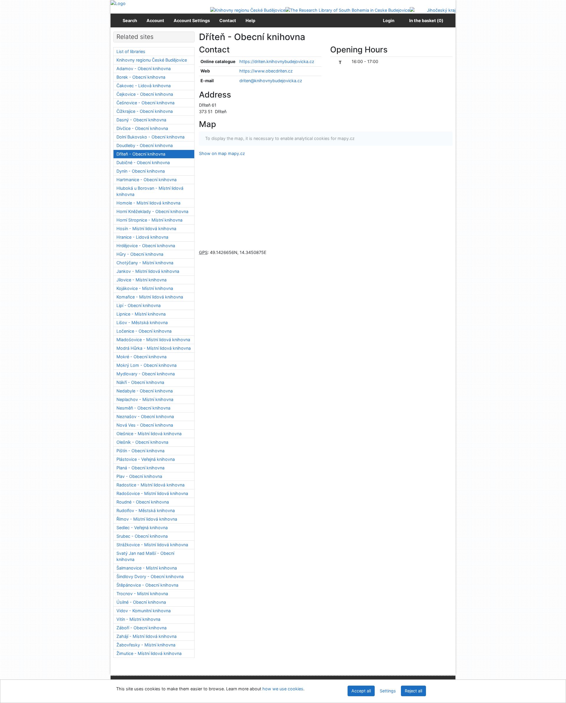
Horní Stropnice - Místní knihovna (149, 219)
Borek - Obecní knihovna (140, 77)
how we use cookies (282, 688)
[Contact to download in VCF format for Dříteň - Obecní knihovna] (237, 49)
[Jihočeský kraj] (432, 9)
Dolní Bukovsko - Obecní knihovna (150, 136)
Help (250, 20)
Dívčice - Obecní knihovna (142, 128)
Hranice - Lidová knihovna (142, 237)
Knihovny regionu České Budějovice (151, 59)
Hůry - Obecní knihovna (139, 254)
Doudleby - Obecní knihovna (144, 145)
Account (155, 20)
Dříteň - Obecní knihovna (140, 153)
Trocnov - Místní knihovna (142, 593)
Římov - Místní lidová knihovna (146, 519)
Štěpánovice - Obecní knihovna (147, 585)
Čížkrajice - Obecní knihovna (144, 111)
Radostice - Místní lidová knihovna (150, 484)
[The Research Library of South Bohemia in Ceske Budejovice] (347, 9)
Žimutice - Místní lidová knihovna (149, 653)
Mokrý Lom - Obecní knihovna (146, 365)
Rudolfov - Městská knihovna (145, 510)
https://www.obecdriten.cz (266, 70)
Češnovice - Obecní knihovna (145, 102)
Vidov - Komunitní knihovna (143, 610)
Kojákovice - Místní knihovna (144, 288)
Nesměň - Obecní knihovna (143, 407)
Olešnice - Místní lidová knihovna (149, 433)
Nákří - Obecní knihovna (140, 382)
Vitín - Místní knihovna (138, 619)
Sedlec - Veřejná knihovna (142, 527)
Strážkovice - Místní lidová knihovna (152, 544)
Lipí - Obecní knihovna (138, 305)
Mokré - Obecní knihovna (141, 356)
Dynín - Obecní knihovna (140, 171)
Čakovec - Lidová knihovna (143, 85)
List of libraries (130, 51)
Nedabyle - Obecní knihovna (144, 390)
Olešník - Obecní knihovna (142, 442)
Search (130, 20)
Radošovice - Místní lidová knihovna (152, 493)
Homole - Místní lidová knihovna (148, 202)
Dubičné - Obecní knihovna (143, 162)
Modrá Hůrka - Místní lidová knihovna (153, 348)
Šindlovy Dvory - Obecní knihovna (150, 576)
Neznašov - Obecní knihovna (145, 416)
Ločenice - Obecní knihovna (144, 331)
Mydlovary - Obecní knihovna (145, 373)
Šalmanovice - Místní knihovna (146, 567)
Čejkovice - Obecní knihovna (144, 94)
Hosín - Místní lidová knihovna (146, 228)
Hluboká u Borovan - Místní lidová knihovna (149, 191)
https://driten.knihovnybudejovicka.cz (276, 61)
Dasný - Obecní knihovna (141, 119)
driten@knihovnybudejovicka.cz (270, 80)
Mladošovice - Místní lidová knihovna (153, 339)
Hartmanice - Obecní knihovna (146, 179)
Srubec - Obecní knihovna (142, 536)
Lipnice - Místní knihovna (141, 313)
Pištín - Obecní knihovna (140, 450)
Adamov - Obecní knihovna (143, 68)
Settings (388, 690)
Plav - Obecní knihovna (139, 476)
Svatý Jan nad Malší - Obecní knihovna (145, 556)
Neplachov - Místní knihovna (144, 399)
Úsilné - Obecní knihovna (141, 602)
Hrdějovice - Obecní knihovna (145, 245)
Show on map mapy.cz (222, 153)
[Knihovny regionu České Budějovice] (247, 9)
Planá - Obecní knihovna (140, 467)
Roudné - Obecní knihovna (142, 501)
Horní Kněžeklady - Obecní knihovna (152, 211)
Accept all (361, 690)
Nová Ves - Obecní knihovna (144, 425)
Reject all (413, 690)
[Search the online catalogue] (118, 3)
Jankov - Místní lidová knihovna (147, 271)
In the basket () (426, 20)
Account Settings (192, 20)
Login (387, 20)
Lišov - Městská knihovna (142, 322)
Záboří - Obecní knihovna (141, 627)
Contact (227, 20)
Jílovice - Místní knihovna (141, 279)
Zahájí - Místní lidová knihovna (146, 636)
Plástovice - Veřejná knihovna (145, 459)
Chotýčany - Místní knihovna (144, 262)
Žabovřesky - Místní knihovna (145, 644)
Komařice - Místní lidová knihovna (149, 296)
